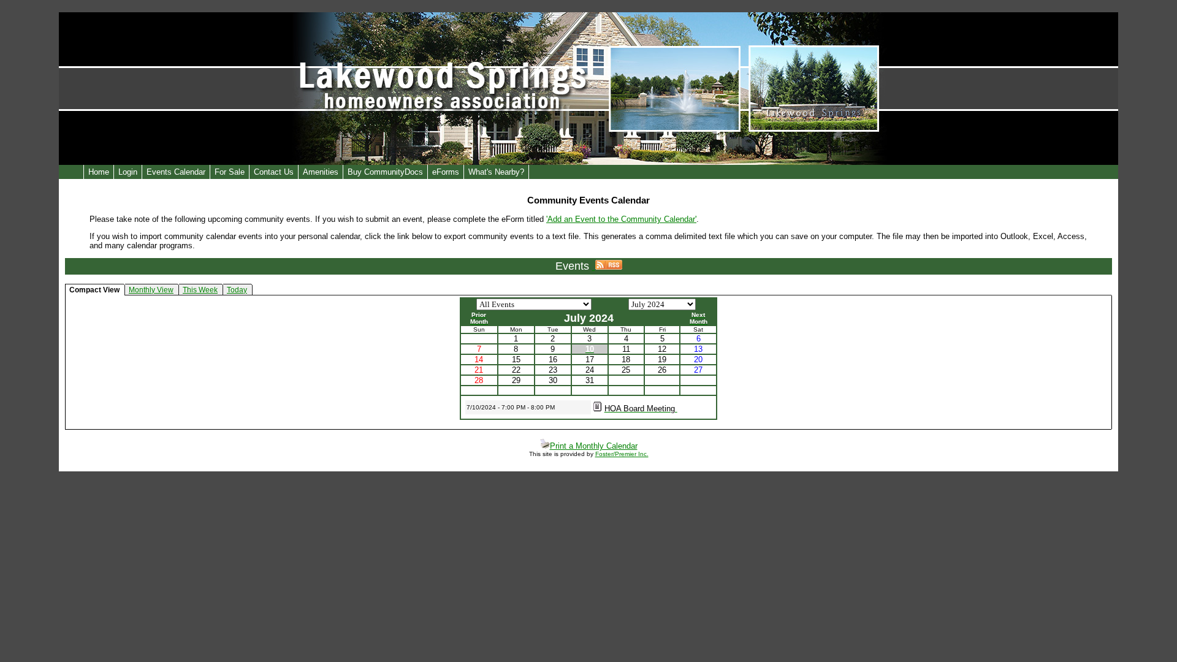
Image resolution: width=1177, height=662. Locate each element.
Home (98, 172)
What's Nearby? (496, 172)
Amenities (320, 172)
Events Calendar (176, 172)
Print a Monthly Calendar (594, 446)
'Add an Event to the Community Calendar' (621, 219)
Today (237, 290)
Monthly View (151, 290)
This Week (200, 290)
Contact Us (274, 172)
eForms (445, 172)
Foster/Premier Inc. (622, 454)
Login (127, 172)
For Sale (230, 172)
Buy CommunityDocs (385, 172)
